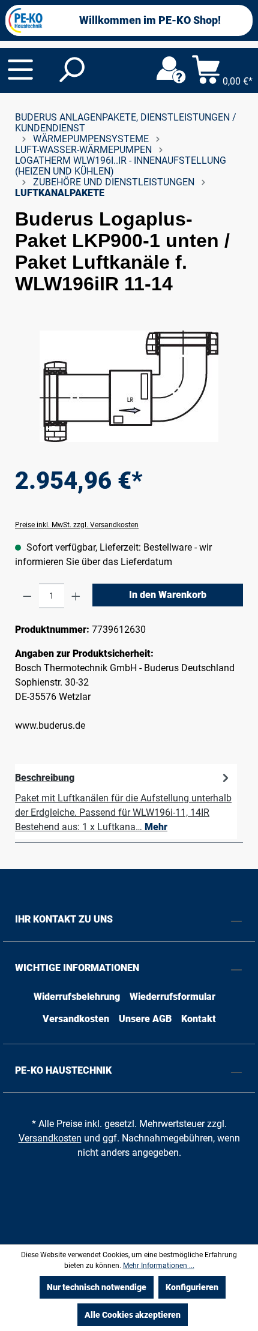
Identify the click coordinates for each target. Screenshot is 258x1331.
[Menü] (20, 70)
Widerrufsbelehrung (77, 996)
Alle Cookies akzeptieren (133, 1315)
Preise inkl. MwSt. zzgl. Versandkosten (77, 525)
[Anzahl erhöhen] (76, 596)
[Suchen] (70, 70)
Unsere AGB (145, 1018)
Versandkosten (76, 1018)
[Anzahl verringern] (27, 596)
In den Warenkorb (167, 594)
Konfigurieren (192, 1287)
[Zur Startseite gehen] (25, 20)
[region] (129, 386)
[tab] (126, 801)
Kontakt (198, 1018)
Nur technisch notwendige (96, 1287)
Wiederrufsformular (172, 996)
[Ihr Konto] (171, 70)
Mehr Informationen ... (158, 1265)
